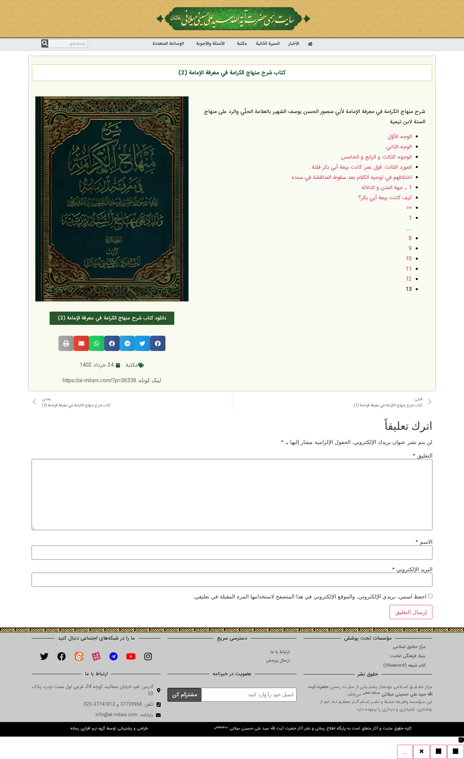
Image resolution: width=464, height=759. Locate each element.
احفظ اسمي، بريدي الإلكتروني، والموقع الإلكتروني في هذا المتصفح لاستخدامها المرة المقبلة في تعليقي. (309, 596)
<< (409, 208)
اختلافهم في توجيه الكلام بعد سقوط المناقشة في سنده (352, 177)
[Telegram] (113, 656)
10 (409, 259)
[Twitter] (44, 656)
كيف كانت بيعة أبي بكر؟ (385, 197)
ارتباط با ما (280, 651)
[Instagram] (148, 656)
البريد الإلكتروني (412, 569)
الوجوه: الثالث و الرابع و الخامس (376, 157)
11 (409, 269)
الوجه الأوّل (400, 136)
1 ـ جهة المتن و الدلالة (387, 187)
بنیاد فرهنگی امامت (408, 656)
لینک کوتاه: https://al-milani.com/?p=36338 (112, 380)
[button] (157, 343)
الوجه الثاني (399, 147)
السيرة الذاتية (268, 43)
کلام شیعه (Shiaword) (404, 665)
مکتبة (242, 43)
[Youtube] (130, 656)
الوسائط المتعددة (168, 43)
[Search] (44, 43)
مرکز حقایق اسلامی (409, 646)
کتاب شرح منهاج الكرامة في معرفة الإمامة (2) (232, 72)
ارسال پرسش (278, 660)
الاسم (423, 541)
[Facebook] (61, 656)
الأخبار (293, 43)
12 (409, 279)
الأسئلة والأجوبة (210, 43)
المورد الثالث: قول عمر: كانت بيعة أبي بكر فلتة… (360, 167)
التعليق (422, 455)
